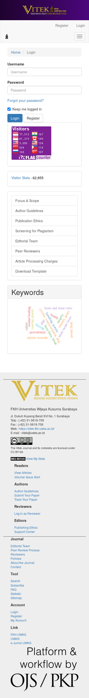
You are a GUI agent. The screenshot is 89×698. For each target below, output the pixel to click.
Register (61, 25)
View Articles (23, 472)
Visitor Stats (20, 177)
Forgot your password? (25, 100)
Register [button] (33, 118)
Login (80, 25)
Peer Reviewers (27, 250)
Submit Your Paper (27, 495)
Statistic (16, 593)
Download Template (30, 271)
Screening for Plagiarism (34, 230)
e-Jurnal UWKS (21, 643)
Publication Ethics (29, 220)
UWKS (15, 638)
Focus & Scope (27, 200)
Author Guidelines (29, 210)
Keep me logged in (27, 109)
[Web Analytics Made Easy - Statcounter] (18, 458)
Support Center (24, 531)
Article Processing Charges (36, 261)
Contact (16, 567)
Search (15, 581)
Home (16, 52)
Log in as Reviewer (27, 513)
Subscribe (17, 585)
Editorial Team (26, 240)
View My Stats (35, 458)
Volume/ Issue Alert (27, 477)
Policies (16, 558)
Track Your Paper (25, 499)
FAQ (13, 589)
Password (15, 82)
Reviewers (18, 554)
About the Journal (22, 562)
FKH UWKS (18, 634)
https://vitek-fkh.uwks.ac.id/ (36, 428)
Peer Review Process (25, 550)
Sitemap (16, 598)
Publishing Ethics (26, 527)
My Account (18, 620)
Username (15, 64)
